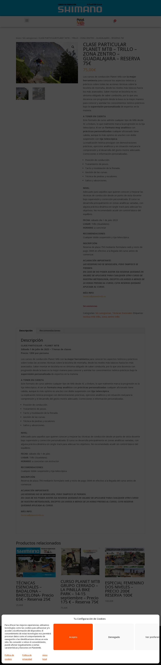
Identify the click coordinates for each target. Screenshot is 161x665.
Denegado (114, 637)
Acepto (73, 637)
